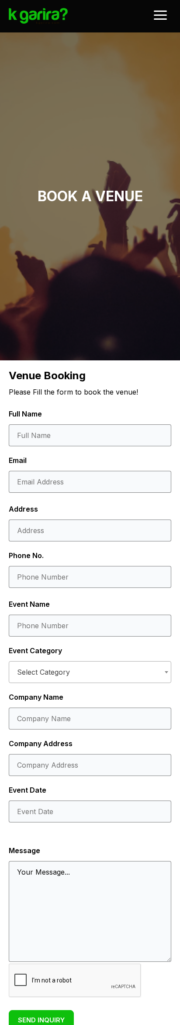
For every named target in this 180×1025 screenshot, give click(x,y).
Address (23, 509)
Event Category (35, 650)
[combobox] (90, 672)
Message (24, 850)
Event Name (29, 604)
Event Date (27, 790)
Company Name (36, 697)
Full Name (25, 413)
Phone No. (26, 555)
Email (18, 460)
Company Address (41, 743)
